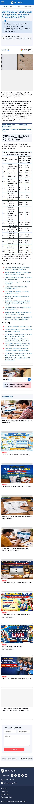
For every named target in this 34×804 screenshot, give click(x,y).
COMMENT (14, 749)
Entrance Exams (12, 758)
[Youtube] (26, 775)
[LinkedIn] (22, 775)
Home (4, 758)
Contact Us (4, 791)
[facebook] (12, 775)
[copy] (5, 50)
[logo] (17, 2)
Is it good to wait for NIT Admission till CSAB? (18, 326)
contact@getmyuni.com (10, 783)
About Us (3, 788)
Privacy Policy (5, 794)
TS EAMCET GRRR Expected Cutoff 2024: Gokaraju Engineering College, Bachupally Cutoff (17, 303)
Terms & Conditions (6, 797)
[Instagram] (19, 775)
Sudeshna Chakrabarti (7, 617)
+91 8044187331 (8, 779)
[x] (15, 775)
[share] (2, 50)
